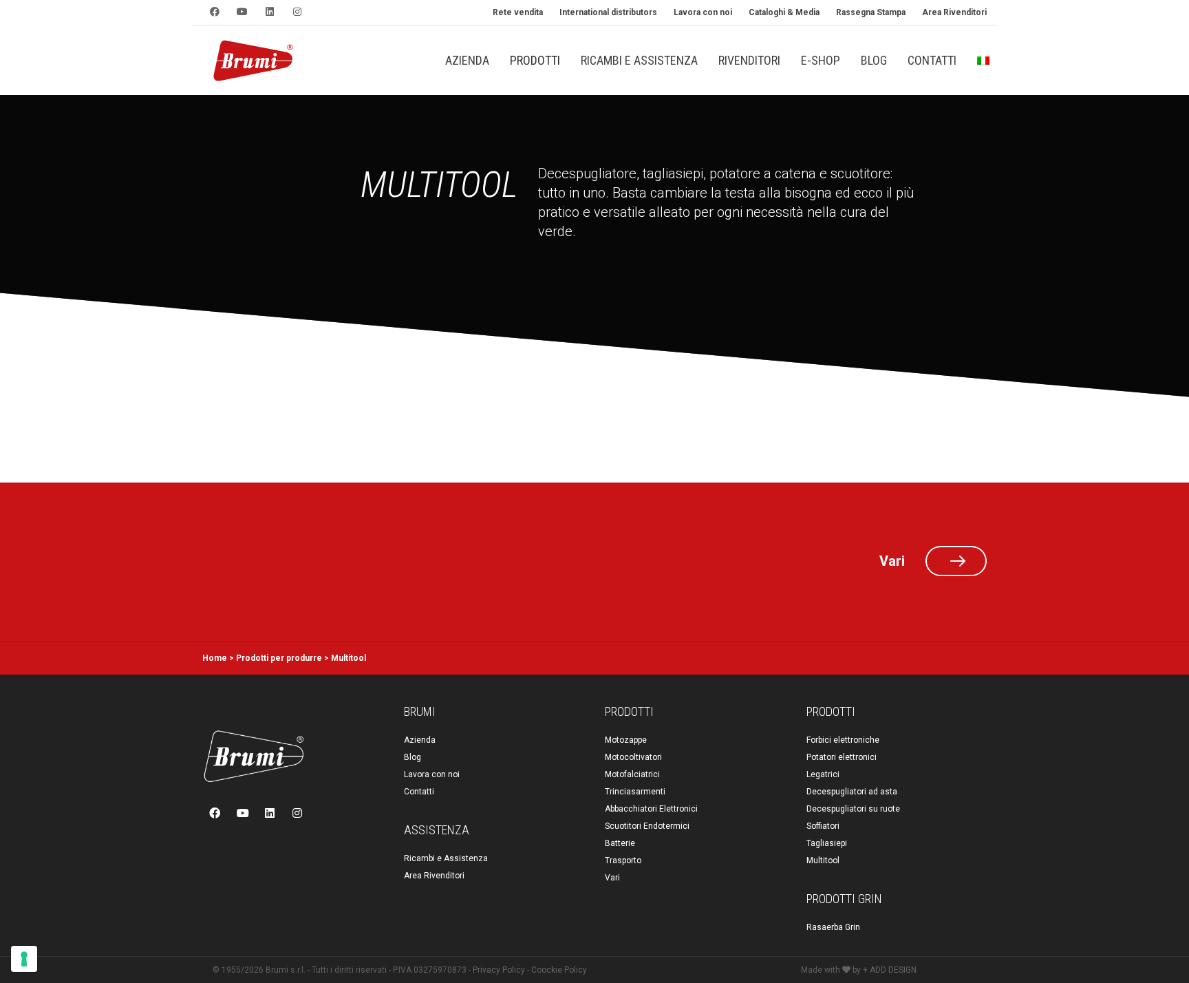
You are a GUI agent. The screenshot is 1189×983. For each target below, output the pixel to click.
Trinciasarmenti (635, 791)
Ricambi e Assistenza (446, 858)
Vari (612, 877)
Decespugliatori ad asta (851, 791)
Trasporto (623, 860)
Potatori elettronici (841, 757)
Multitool (822, 860)
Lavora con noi (432, 774)
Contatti (419, 791)
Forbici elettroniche (842, 740)
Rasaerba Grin (833, 927)
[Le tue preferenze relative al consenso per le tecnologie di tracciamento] (24, 959)
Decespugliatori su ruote (853, 809)
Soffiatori (822, 826)
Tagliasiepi (826, 843)
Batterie (620, 843)
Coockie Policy (559, 970)
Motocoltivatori (633, 757)
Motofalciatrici (632, 774)
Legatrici (822, 774)
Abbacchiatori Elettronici (651, 809)
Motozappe (626, 740)
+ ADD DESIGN (890, 970)
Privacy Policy (499, 970)
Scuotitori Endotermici (647, 826)
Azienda (420, 740)
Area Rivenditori (434, 875)
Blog (412, 757)
